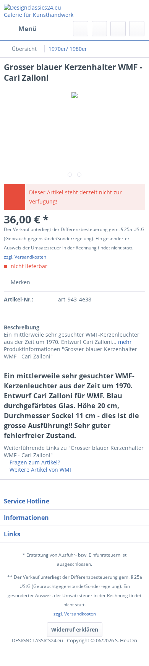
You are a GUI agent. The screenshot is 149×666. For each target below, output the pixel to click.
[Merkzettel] (99, 28)
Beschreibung (21, 327)
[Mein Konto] (118, 28)
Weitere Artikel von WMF (40, 469)
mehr (124, 341)
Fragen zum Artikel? (34, 462)
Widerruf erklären (74, 629)
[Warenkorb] (136, 28)
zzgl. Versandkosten (25, 257)
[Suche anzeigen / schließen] (80, 28)
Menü (27, 28)
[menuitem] (20, 28)
